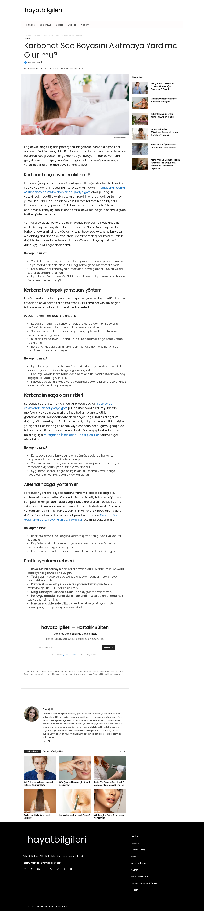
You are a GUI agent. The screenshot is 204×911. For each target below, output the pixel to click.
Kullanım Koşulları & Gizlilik (144, 883)
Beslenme (45, 24)
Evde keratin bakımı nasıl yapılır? (37, 816)
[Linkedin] (39, 869)
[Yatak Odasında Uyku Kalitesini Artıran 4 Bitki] (140, 119)
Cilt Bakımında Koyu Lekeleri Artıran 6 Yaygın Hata (38, 783)
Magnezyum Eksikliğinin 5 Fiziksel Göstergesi (164, 100)
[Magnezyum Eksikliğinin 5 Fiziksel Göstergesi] (140, 103)
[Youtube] (49, 741)
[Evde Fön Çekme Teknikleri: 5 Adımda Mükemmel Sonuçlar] (110, 768)
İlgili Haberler (32, 751)
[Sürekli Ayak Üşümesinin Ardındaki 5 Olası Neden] (140, 149)
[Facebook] (26, 869)
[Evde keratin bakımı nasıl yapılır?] (40, 801)
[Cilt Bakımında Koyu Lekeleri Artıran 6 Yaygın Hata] (40, 768)
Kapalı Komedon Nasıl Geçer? (74, 815)
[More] (200, 698)
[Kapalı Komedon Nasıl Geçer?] (75, 801)
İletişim (134, 836)
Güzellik (72, 24)
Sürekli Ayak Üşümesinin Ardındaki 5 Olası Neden (163, 146)
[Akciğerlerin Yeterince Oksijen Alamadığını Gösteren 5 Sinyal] (140, 88)
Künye (134, 856)
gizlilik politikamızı (71, 654)
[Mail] (45, 869)
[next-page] (124, 751)
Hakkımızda (136, 843)
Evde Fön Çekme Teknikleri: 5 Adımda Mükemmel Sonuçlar (109, 783)
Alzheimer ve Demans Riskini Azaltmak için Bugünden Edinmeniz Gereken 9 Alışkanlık (165, 164)
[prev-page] (120, 751)
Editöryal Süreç (138, 850)
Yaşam (85, 24)
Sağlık (59, 24)
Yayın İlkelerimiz (138, 863)
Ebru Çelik (34, 68)
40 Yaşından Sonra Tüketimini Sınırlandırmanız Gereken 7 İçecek (164, 132)
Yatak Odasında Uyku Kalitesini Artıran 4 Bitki (162, 115)
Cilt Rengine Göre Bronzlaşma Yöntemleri (109, 816)
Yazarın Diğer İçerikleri (53, 751)
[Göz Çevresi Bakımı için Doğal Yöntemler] (75, 768)
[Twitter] (65, 869)
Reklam (134, 890)
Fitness (30, 24)
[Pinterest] (45, 741)
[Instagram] (32, 869)
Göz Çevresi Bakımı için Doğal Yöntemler (74, 783)
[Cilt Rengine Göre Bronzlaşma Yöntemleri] (110, 801)
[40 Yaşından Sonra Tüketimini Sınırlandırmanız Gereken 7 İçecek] (140, 134)
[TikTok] (58, 869)
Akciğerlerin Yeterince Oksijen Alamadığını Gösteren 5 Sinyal (162, 86)
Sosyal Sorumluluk (139, 876)
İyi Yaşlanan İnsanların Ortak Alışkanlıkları (72, 435)
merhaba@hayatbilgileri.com (46, 862)
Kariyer (134, 870)
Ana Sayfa (27, 35)
